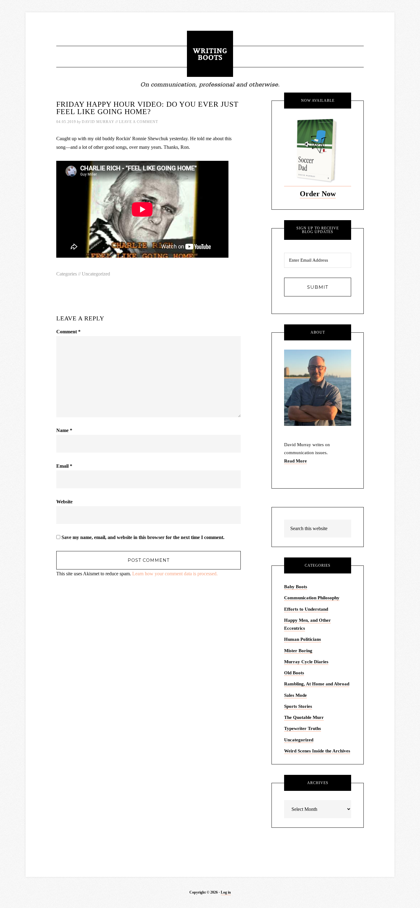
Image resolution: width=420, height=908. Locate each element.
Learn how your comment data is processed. (175, 573)
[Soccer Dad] (317, 183)
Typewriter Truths (302, 728)
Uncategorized (96, 273)
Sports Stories (298, 706)
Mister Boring (298, 650)
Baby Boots (295, 586)
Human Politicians (302, 639)
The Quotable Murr (304, 717)
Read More (295, 460)
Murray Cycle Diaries (306, 661)
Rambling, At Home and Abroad (316, 683)
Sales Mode (295, 695)
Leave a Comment (138, 122)
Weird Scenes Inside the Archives (317, 750)
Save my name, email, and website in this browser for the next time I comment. (142, 537)
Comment (68, 331)
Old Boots (294, 672)
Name (64, 430)
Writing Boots (210, 54)
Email (64, 466)
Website (64, 501)
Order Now (318, 194)
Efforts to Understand (306, 609)
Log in (226, 892)
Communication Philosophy (311, 597)
